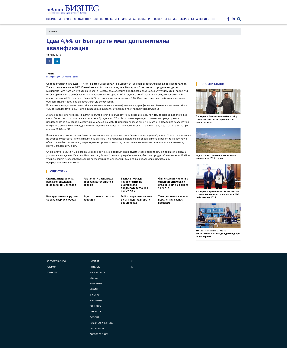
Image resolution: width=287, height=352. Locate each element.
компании (96, 300)
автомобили (141, 19)
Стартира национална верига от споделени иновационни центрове (61, 182)
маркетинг (112, 19)
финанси (95, 294)
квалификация (53, 77)
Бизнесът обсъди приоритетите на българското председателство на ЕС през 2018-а (135, 185)
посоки (157, 19)
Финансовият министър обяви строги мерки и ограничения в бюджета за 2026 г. (173, 183)
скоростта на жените (194, 19)
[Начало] (72, 9)
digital (94, 277)
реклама (51, 266)
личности (95, 305)
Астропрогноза (99, 333)
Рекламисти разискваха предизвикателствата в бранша (98, 182)
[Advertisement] (218, 56)
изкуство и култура (101, 322)
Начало (53, 31)
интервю (65, 19)
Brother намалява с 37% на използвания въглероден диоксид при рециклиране (218, 233)
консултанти (82, 19)
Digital (98, 19)
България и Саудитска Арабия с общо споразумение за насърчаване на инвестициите (217, 119)
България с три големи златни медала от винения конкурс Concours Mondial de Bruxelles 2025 (217, 194)
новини (51, 19)
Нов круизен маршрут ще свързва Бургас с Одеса (62, 198)
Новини (94, 260)
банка (75, 77)
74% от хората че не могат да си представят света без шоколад (137, 199)
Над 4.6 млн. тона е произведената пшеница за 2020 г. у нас (216, 157)
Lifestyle (171, 19)
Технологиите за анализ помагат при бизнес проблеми (173, 199)
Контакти (52, 272)
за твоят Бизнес (56, 260)
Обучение (66, 77)
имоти (126, 19)
